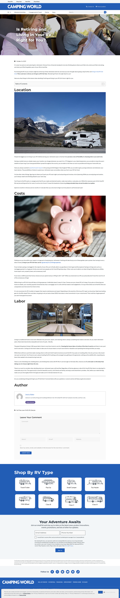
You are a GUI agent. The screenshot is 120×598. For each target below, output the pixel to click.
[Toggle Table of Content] (102, 84)
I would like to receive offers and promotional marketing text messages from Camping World (60, 537)
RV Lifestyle (32, 410)
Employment (68, 582)
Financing (59, 582)
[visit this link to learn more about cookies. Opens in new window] (26, 595)
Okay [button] (100, 592)
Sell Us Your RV (42, 582)
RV (8, 12)
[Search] (105, 12)
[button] (109, 592)
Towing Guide (77, 582)
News (53, 12)
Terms (66, 545)
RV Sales (84, 582)
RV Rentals (51, 582)
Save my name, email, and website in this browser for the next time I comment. (44, 448)
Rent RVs (27, 1)
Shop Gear (19, 1)
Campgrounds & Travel (35, 12)
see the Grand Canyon (36, 168)
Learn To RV (25, 410)
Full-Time (18, 410)
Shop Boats (37, 1)
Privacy (71, 545)
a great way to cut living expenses (51, 262)
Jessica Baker (29, 394)
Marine (47, 12)
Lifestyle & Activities (20, 12)
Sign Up (60, 550)
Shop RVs (10, 1)
